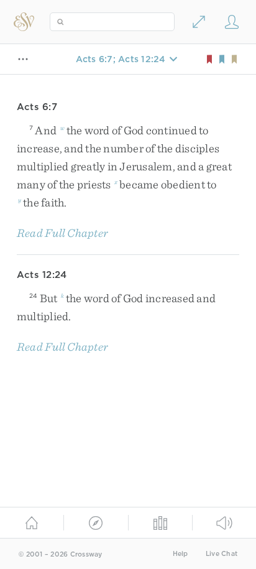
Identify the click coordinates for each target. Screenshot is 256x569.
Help (180, 554)
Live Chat (221, 554)
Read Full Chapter (62, 233)
